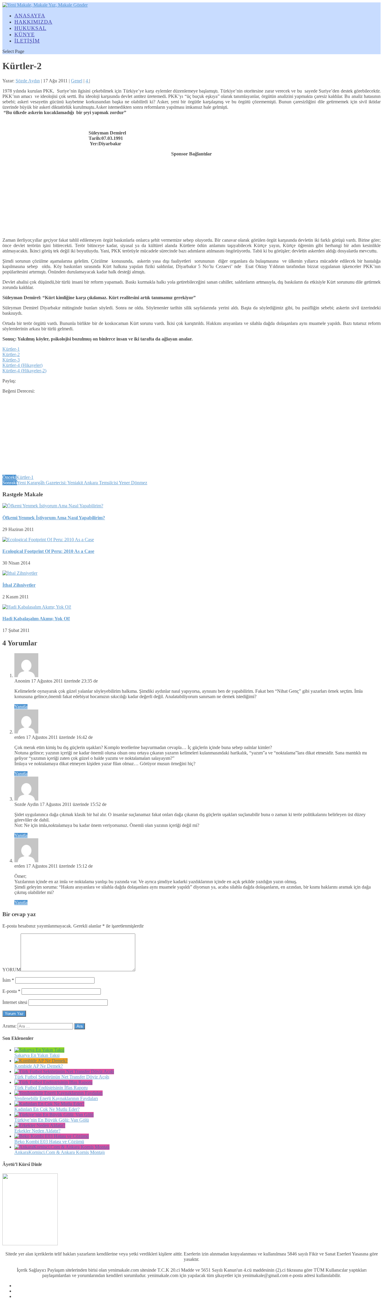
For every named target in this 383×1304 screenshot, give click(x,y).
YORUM (11, 969)
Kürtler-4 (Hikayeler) (22, 365)
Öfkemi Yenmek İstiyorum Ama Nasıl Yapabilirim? (53, 517)
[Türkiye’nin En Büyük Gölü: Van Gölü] (54, 1114)
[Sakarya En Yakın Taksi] (39, 1049)
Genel (76, 80)
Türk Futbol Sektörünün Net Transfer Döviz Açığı (61, 1076)
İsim (8, 980)
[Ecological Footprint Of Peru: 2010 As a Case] (48, 539)
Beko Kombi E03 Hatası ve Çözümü (49, 1141)
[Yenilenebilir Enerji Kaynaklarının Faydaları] (58, 1093)
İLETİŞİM (27, 41)
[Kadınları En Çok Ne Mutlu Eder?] (49, 1103)
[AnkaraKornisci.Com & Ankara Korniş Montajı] (62, 1146)
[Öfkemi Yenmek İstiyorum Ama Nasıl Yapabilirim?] (52, 505)
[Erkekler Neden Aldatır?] (39, 1125)
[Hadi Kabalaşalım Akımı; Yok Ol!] (36, 606)
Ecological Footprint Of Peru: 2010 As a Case (48, 551)
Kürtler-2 (11, 354)
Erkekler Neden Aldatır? (37, 1130)
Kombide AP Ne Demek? (38, 1066)
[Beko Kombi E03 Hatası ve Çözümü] (51, 1136)
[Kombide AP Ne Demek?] (41, 1060)
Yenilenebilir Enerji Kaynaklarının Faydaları (56, 1098)
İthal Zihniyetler (19, 585)
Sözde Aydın (28, 80)
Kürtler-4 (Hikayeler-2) (24, 370)
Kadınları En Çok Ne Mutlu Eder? (47, 1109)
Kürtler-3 (11, 359)
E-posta (11, 991)
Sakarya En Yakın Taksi (37, 1055)
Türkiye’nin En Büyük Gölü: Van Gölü (51, 1120)
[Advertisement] (191, 194)
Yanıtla (21, 706)
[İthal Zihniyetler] (19, 573)
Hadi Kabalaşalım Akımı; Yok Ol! (36, 618)
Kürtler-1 (11, 349)
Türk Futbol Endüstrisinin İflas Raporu (51, 1087)
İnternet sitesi (14, 1002)
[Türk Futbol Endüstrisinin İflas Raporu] (53, 1082)
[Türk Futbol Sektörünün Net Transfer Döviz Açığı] (64, 1071)
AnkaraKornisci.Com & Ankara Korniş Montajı (59, 1152)
